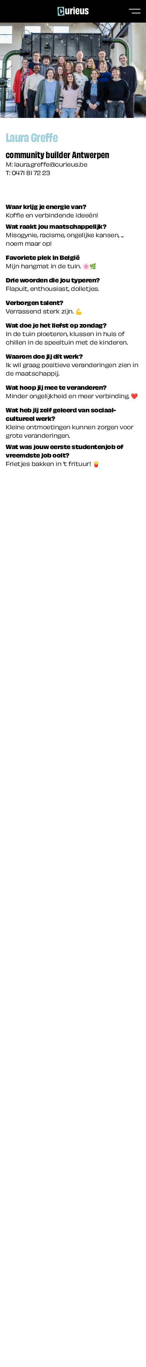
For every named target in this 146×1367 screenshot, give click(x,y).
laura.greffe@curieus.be (51, 163)
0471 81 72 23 (31, 172)
